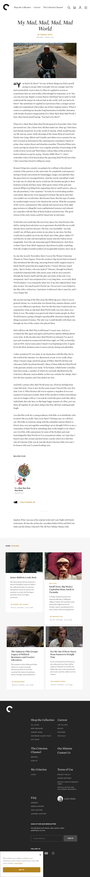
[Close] (40, 854)
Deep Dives (53, 583)
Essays (60, 728)
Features (39, 37)
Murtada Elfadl (19, 681)
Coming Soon (36, 732)
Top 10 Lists (62, 725)
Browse (34, 757)
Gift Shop (35, 739)
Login (33, 774)
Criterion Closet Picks (41, 736)
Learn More (18, 863)
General (34, 803)
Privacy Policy (64, 774)
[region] (21, 864)
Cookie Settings (64, 778)
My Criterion (39, 769)
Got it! (21, 870)
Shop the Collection (22, 7)
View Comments (27, 502)
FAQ (33, 798)
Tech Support (37, 810)
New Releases (37, 728)
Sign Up (34, 761)
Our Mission (64, 748)
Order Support (37, 806)
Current (37, 7)
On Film (13, 607)
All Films (35, 725)
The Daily (61, 736)
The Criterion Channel (53, 7)
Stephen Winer (46, 35)
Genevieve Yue (57, 616)
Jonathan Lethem (59, 681)
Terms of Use (65, 769)
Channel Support (38, 814)
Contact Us (63, 752)
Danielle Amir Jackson (20, 604)
